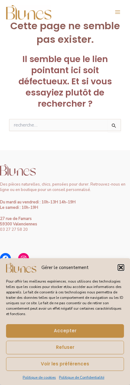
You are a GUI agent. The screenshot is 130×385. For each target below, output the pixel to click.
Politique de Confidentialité (81, 377)
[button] (121, 267)
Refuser (65, 347)
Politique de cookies (39, 377)
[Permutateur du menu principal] (117, 12)
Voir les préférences (65, 364)
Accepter (65, 330)
